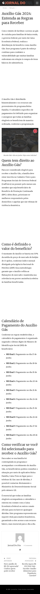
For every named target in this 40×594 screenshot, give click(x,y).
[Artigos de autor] (20, 537)
